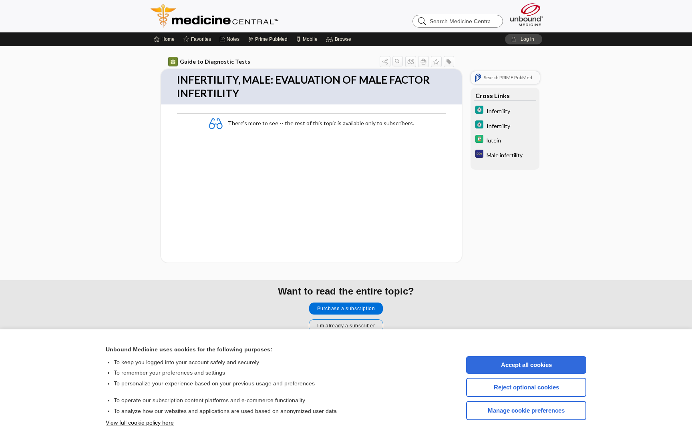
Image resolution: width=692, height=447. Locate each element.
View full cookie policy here (140, 422)
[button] (340, 39)
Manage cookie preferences (526, 410)
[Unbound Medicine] (526, 14)
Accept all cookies (526, 364)
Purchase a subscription (346, 308)
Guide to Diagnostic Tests (215, 61)
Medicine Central (250, 16)
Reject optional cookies (526, 387)
